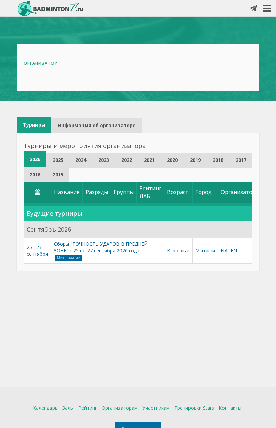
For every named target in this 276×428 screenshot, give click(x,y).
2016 (35, 174)
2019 (195, 160)
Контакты (230, 408)
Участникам (156, 408)
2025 (58, 160)
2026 (35, 159)
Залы (68, 408)
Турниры (34, 124)
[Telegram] (253, 8)
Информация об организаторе (97, 125)
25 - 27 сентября (37, 250)
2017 (241, 160)
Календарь (45, 408)
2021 (149, 160)
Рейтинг (87, 408)
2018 (218, 160)
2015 (58, 174)
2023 (103, 160)
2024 (80, 160)
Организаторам (120, 408)
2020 (172, 160)
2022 (126, 160)
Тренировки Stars (194, 408)
